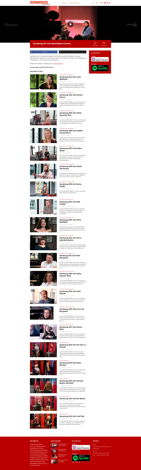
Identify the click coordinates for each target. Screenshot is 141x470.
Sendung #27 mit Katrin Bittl (70, 328)
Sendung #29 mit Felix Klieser (70, 292)
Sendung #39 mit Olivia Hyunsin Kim (70, 114)
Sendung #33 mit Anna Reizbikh (70, 221)
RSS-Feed (78, 450)
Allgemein (61, 74)
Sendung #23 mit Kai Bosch (72, 398)
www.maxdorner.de (58, 63)
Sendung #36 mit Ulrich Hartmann (70, 167)
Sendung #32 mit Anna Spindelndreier (70, 239)
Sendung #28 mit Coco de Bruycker (71, 310)
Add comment (69, 81)
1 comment (69, 418)
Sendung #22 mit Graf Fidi (71, 416)
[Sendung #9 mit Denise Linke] (54, 451)
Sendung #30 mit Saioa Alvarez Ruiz (70, 275)
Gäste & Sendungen (74, 3)
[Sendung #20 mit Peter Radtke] (54, 445)
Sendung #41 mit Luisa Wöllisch (70, 78)
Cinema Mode (104, 45)
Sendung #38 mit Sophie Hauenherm (71, 132)
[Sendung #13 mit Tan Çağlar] (54, 461)
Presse (94, 444)
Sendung (64, 3)
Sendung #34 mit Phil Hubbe (69, 203)
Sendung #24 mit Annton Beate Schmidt (71, 382)
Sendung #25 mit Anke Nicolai (70, 364)
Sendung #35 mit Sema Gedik (70, 185)
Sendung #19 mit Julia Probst (62, 455)
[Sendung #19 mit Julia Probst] (54, 456)
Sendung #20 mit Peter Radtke (63, 444)
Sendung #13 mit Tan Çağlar (62, 460)
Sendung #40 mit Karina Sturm (71, 96)
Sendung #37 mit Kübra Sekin (70, 149)
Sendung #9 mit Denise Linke (62, 450)
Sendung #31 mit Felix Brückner (69, 257)
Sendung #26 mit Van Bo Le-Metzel (72, 346)
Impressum (95, 450)
